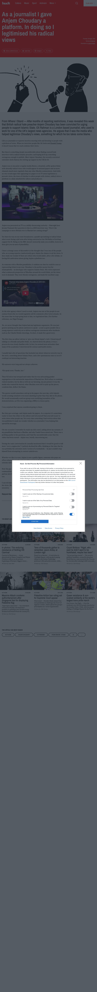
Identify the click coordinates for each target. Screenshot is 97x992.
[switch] (72, 494)
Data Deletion (38, 528)
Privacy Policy (59, 528)
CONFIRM (34, 521)
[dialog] (48, 496)
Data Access (48, 528)
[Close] (81, 464)
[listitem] (48, 490)
